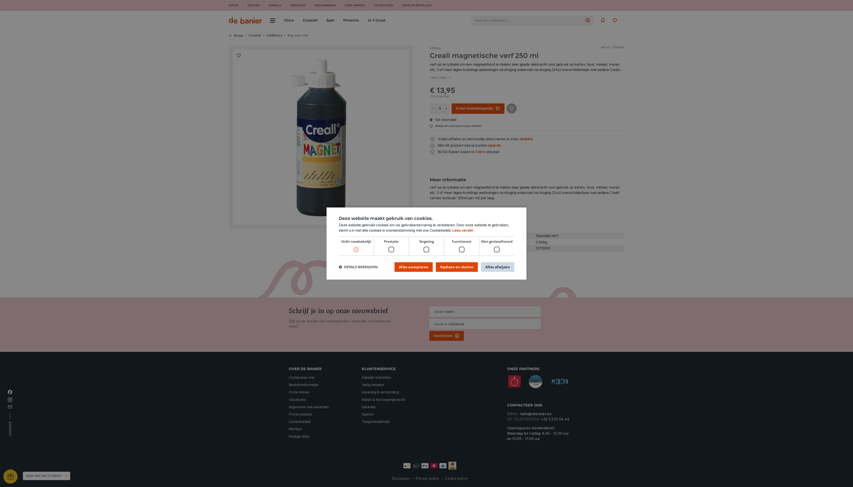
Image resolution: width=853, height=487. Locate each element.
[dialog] (426, 243)
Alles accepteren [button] (413, 267)
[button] (358, 267)
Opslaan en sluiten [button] (456, 267)
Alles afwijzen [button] (497, 267)
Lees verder (462, 230)
